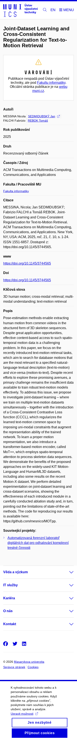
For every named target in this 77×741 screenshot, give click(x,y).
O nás (8, 611)
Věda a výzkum (15, 572)
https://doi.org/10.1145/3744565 (27, 263)
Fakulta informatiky (16, 191)
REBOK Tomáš (38, 120)
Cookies (33, 667)
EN (52, 10)
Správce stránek (14, 667)
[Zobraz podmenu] (67, 572)
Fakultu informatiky (51, 82)
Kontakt (9, 624)
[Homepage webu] (20, 10)
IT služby (10, 585)
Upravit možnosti (22, 713)
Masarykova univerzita (29, 661)
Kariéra (9, 598)
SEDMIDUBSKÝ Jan (41, 116)
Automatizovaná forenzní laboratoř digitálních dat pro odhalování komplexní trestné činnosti (38, 542)
